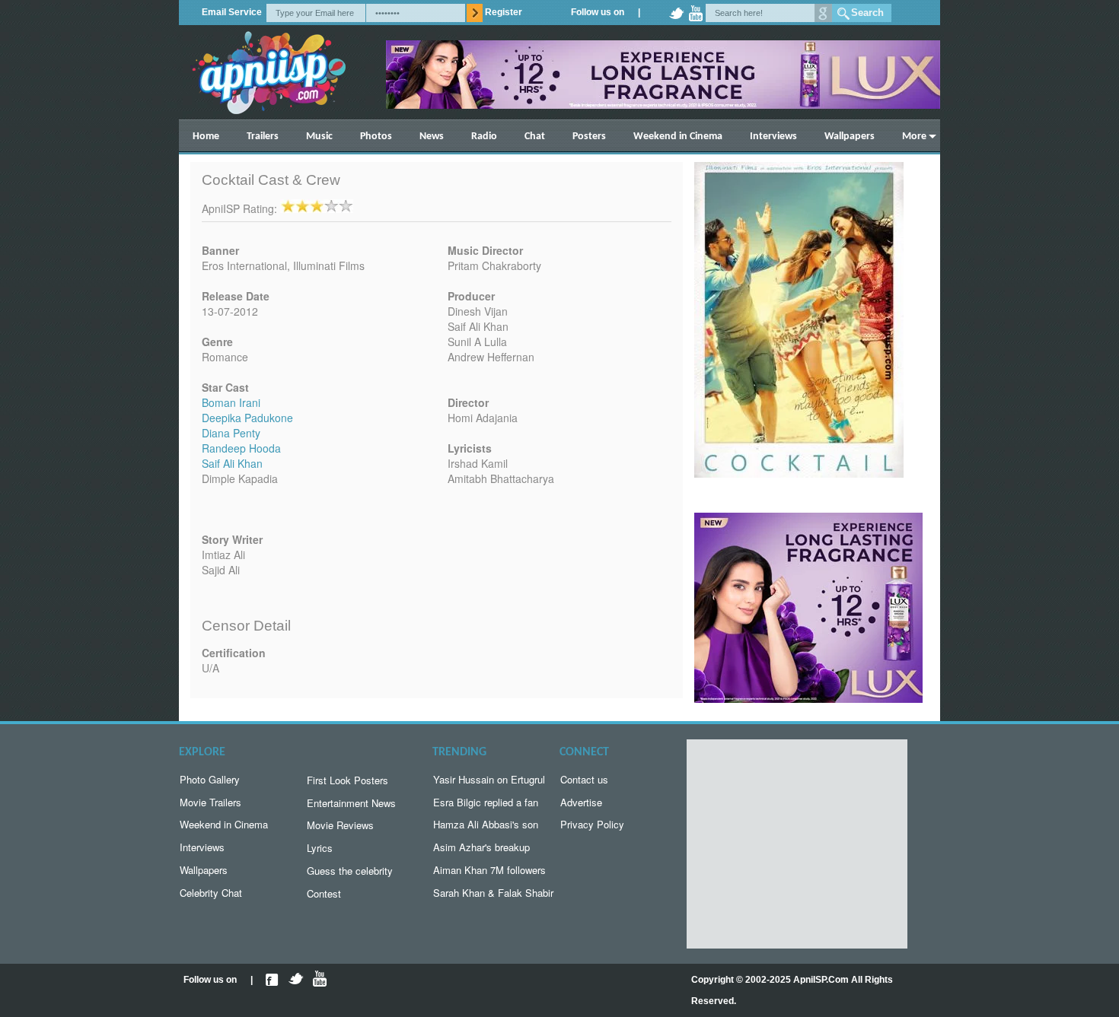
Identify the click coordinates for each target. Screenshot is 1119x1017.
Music (319, 136)
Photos (376, 136)
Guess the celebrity (350, 870)
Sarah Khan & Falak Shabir (493, 892)
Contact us (584, 779)
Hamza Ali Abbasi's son (485, 824)
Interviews (773, 136)
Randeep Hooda (241, 448)
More (914, 136)
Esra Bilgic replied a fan (485, 802)
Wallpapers (849, 136)
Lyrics (320, 848)
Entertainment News (351, 803)
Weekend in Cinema (677, 136)
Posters (589, 136)
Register (503, 12)
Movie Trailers (210, 802)
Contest (324, 893)
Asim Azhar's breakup (481, 847)
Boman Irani (231, 402)
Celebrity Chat (211, 892)
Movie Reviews (340, 825)
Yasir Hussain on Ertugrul (489, 779)
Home (206, 136)
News (431, 136)
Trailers (263, 136)
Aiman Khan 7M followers (489, 870)
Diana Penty (231, 432)
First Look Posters (347, 780)
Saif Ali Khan (232, 463)
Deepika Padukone (247, 417)
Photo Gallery (210, 779)
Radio (484, 136)
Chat (534, 136)
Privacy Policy (592, 824)
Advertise (581, 802)
